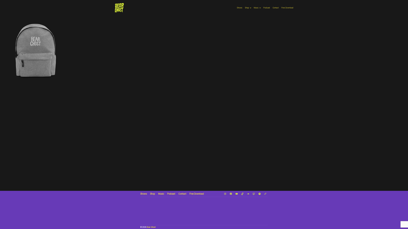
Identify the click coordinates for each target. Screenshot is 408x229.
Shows (239, 8)
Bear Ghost (151, 227)
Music (256, 8)
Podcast (266, 8)
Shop (247, 8)
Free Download (287, 8)
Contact (276, 8)
